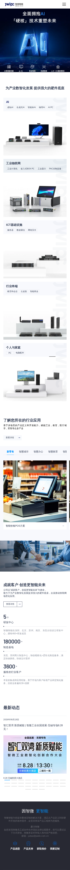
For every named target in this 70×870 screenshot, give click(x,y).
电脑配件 (20, 353)
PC (9, 353)
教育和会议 (12, 291)
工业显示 (42, 169)
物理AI (42, 107)
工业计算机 (12, 169)
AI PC (50, 107)
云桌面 (24, 291)
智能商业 (34, 291)
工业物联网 (13, 163)
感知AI (10, 107)
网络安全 (32, 230)
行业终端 (12, 286)
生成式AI (20, 107)
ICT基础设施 (14, 224)
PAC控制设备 (55, 169)
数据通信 (21, 230)
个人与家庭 (13, 347)
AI (7, 102)
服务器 (10, 230)
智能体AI (32, 107)
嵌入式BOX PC (27, 169)
